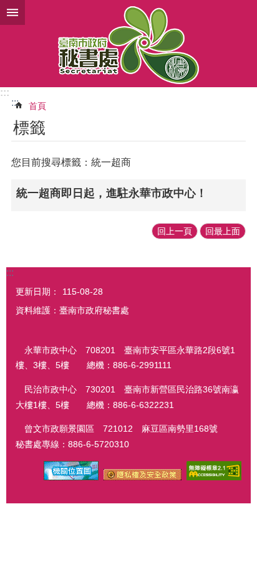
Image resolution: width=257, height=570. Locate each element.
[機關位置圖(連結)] (71, 477)
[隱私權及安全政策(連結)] (143, 477)
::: (4, 92)
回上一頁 (174, 231)
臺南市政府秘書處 (128, 43)
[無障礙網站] (214, 477)
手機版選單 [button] (12, 12)
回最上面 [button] (222, 231)
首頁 (37, 106)
